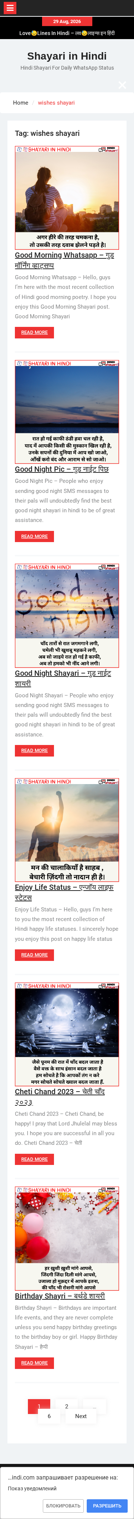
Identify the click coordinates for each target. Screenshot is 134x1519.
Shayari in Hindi (67, 56)
